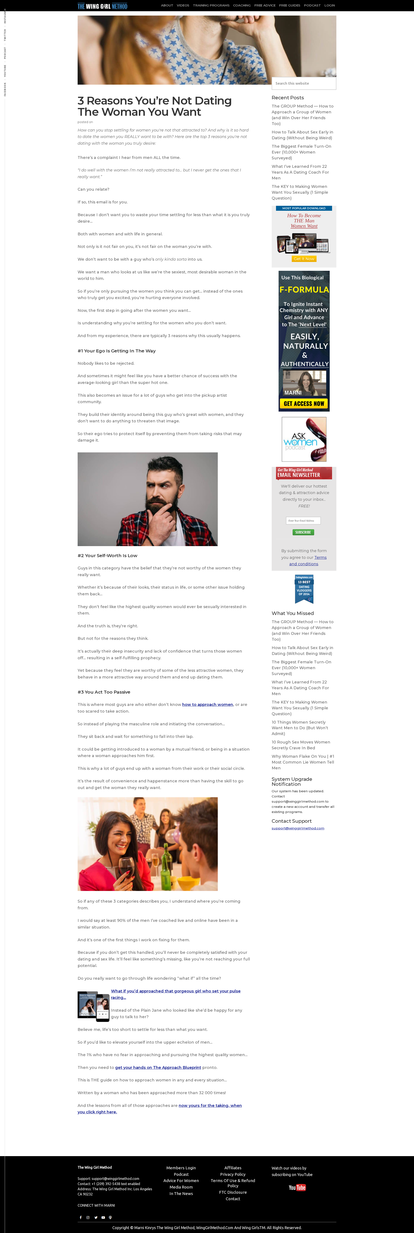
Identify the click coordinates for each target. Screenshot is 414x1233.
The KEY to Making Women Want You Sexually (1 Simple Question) (300, 192)
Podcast (181, 1174)
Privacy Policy (233, 1174)
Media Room (181, 1187)
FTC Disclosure (233, 1192)
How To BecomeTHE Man (304, 221)
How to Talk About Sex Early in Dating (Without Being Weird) (302, 135)
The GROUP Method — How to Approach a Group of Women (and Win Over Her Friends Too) (303, 115)
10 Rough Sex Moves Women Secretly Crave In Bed (301, 745)
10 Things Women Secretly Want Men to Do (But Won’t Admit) (300, 728)
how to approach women (207, 704)
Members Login (181, 1167)
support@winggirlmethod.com (298, 828)
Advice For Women (181, 1180)
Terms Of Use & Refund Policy (233, 1183)
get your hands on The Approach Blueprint (158, 1067)
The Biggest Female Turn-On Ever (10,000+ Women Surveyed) (301, 152)
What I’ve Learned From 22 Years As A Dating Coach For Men (300, 172)
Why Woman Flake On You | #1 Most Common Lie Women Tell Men (303, 762)
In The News (181, 1193)
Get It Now (304, 259)
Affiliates (233, 1167)
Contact (233, 1198)
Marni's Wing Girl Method (102, 5)
